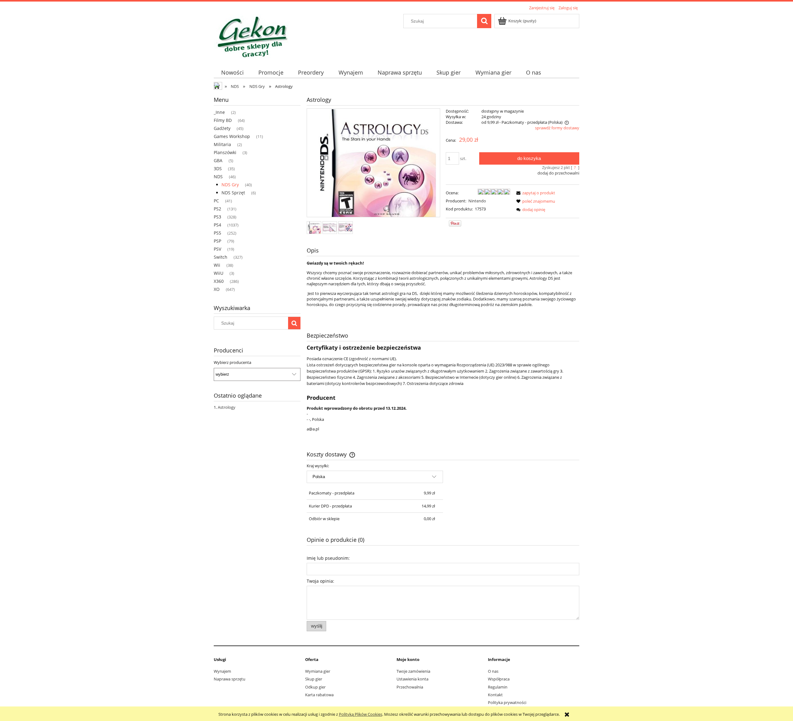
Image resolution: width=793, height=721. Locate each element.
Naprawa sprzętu (229, 679)
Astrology (226, 407)
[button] (534, 193)
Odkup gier (315, 687)
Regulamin (497, 687)
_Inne (219, 112)
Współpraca (499, 679)
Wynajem (222, 671)
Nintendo (477, 201)
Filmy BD (223, 120)
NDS (218, 176)
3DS (218, 168)
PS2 (217, 209)
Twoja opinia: (320, 581)
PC (216, 201)
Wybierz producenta (232, 362)
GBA (218, 160)
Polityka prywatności (507, 702)
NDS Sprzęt (233, 193)
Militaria (222, 144)
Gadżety (222, 128)
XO (217, 289)
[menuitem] (232, 72)
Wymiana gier (317, 671)
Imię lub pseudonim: (328, 558)
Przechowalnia (409, 687)
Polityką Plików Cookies (360, 714)
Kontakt (495, 694)
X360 (219, 281)
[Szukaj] (484, 21)
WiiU (218, 273)
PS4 (217, 225)
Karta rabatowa (319, 694)
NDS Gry (230, 185)
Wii (217, 265)
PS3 (217, 217)
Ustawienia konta (412, 679)
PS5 (217, 233)
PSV (217, 249)
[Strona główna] (252, 35)
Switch (220, 257)
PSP (217, 241)
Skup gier (313, 679)
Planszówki (225, 152)
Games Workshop (232, 136)
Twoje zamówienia (413, 671)
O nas (493, 671)
